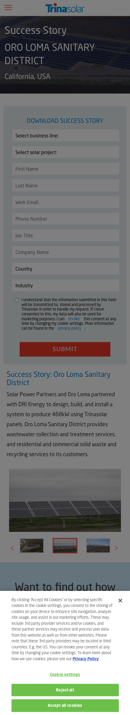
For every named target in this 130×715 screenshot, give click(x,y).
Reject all (65, 690)
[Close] (120, 600)
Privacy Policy (86, 658)
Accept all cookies (65, 705)
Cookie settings (65, 674)
